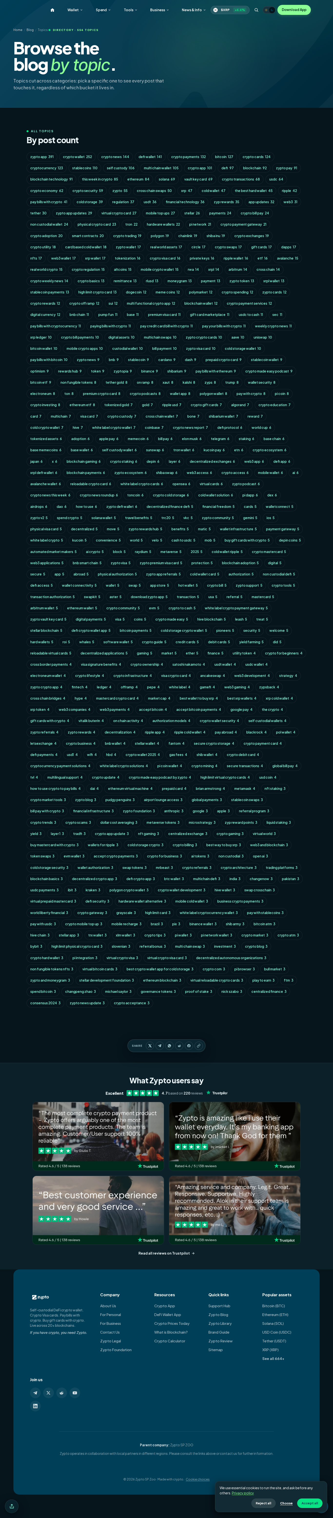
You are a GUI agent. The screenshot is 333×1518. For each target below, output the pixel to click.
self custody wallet (119, 450)
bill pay (165, 439)
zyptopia (123, 371)
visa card (89, 416)
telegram (220, 439)
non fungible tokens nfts (51, 969)
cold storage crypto (145, 845)
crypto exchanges (251, 236)
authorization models (171, 721)
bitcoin (224, 157)
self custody (121, 168)
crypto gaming (230, 834)
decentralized (84, 529)
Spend (101, 10)
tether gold (116, 382)
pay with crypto (250, 394)
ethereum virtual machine (130, 788)
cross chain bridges (47, 698)
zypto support (249, 585)
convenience (108, 540)
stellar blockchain (46, 630)
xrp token (39, 709)
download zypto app (149, 597)
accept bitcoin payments (198, 709)
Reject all (263, 1503)
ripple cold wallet (190, 732)
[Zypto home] (52, 10)
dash (190, 360)
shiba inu (215, 236)
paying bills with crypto (110, 326)
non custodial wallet (49, 224)
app (59, 574)
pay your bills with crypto (224, 326)
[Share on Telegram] (160, 1046)
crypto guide (154, 642)
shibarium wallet (223, 416)
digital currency (45, 314)
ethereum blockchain (162, 980)
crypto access (235, 473)
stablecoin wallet (266, 360)
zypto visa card (200, 348)
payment (210, 281)
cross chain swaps (154, 191)
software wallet (118, 642)
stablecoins (85, 168)
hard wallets (41, 642)
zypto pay (286, 168)
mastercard (263, 597)
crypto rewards (45, 303)
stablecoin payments (49, 292)
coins (140, 619)
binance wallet (202, 924)
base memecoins (45, 450)
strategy (288, 676)
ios (270, 518)
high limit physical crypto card (76, 946)
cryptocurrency (46, 168)
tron (131, 224)
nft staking (274, 788)
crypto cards (257, 157)
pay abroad (226, 732)
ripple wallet (236, 258)
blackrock (256, 732)
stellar (192, 213)
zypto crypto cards (204, 337)
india (234, 879)
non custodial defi (279, 574)
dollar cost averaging (118, 822)
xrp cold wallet (279, 698)
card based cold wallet (86, 247)
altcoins (122, 269)
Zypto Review (220, 1341)
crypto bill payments (80, 337)
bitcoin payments (135, 630)
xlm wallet (125, 935)
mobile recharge (126, 924)
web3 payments (115, 709)
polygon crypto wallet (128, 890)
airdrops (38, 506)
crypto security (87, 191)
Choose (286, 1503)
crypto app (200, 168)
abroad (80, 574)
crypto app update (112, 834)
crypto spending (237, 292)
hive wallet (225, 890)
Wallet (73, 10)
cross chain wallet (162, 416)
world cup (261, 427)
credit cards (187, 642)
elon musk (192, 439)
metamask (244, 788)
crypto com (214, 969)
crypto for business (164, 856)
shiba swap (166, 473)
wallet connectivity (79, 585)
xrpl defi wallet (43, 473)
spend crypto (69, 518)
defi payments (44, 755)
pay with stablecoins (265, 913)
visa (120, 619)
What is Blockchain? (171, 1332)
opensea (181, 484)
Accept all (310, 1503)
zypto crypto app (46, 687)
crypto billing (185, 845)
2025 (196, 552)
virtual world (264, 834)
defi (227, 168)
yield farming (251, 642)
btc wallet (174, 879)
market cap (159, 698)
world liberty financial (49, 913)
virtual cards (211, 484)
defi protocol (229, 427)
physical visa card (46, 529)
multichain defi (206, 879)
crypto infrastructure (132, 676)
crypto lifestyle (89, 676)
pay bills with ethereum (216, 371)
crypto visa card (165, 258)
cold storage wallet (243, 348)
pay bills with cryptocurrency (55, 326)
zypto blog (85, 800)
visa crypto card (176, 676)
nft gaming (148, 834)
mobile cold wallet (191, 901)
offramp (129, 687)
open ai (260, 856)
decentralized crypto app (94, 879)
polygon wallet (213, 394)
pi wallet (183, 935)
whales (86, 642)
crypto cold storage (171, 495)
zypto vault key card (48, 619)
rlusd (152, 281)
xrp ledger (41, 337)
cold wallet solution (215, 495)
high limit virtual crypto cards (225, 777)
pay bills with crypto (48, 202)
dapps (288, 247)
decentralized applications (103, 653)
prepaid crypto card (224, 360)
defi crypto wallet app (90, 630)
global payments (207, 800)
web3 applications (46, 563)
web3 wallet (63, 258)
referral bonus (152, 946)
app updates (261, 202)
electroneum (42, 394)
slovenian (121, 946)
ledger (104, 687)
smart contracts (88, 236)
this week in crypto (100, 179)
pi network (200, 224)
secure (37, 574)
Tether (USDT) (274, 1341)
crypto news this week (50, 495)
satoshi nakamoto (188, 664)
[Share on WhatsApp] (169, 1046)
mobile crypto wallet (159, 269)
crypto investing (45, 405)
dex (272, 495)
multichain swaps (160, 337)
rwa (193, 269)
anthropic (173, 811)
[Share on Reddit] (179, 1046)
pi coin (282, 394)
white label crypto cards (141, 484)
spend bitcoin (43, 991)
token (97, 371)
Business (157, 10)
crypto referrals (196, 867)
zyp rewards (226, 202)
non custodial (231, 856)
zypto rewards (81, 732)
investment (225, 946)
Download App (294, 10)
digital (274, 563)
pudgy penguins (120, 800)
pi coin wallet (169, 766)
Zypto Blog (218, 1314)
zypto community (218, 518)
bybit (36, 946)
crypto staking (123, 461)
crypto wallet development (181, 890)
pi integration (84, 958)
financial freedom (218, 506)
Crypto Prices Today (172, 1323)
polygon (160, 236)
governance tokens (158, 991)
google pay (241, 709)
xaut (168, 382)
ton (69, 394)
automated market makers (53, 552)
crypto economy (46, 191)
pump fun (108, 314)
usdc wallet (256, 664)
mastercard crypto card (117, 698)
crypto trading (127, 236)
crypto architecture (238, 867)
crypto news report (190, 427)
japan (36, 461)
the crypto (272, 709)
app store (159, 585)
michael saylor (118, 991)
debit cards (219, 642)
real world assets (166, 247)
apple (223, 811)
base (133, 314)
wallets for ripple (103, 845)
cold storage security (49, 867)
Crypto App (164, 1306)
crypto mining (204, 766)
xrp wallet (95, 258)
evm (154, 608)
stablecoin (138, 360)
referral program (254, 811)
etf (262, 258)
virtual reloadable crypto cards (216, 980)
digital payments (91, 619)
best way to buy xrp (223, 845)
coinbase (154, 427)
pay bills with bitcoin (49, 360)
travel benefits (138, 518)
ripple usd (171, 405)
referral (234, 597)
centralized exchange (187, 834)
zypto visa (120, 563)
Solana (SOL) (273, 1323)
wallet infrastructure (238, 529)
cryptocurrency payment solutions (60, 766)
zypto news (88, 360)
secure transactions (245, 766)
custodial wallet (127, 348)
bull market (274, 969)
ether (192, 653)
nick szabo (231, 991)
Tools (128, 10)
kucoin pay (214, 450)
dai (94, 788)
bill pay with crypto (47, 811)
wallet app (180, 394)
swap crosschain (259, 890)
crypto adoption (46, 236)
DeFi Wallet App (167, 1314)
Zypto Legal (110, 1341)
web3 (290, 202)
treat (262, 619)
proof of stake (198, 991)
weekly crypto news (273, 326)
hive (78, 427)
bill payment (164, 348)
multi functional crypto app (151, 303)
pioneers (225, 630)
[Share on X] (150, 1046)
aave (237, 337)
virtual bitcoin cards (99, 969)
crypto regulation (88, 269)
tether (38, 213)
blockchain (255, 168)
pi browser (244, 969)
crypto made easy (171, 619)
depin (153, 461)
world (136, 540)
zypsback (269, 687)
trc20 (167, 518)
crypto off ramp (84, 303)
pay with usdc (43, 924)
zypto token (241, 281)
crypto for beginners (284, 653)
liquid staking (278, 822)
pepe (153, 687)
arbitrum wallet (44, 608)
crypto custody (121, 416)
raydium (143, 552)
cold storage (90, 202)
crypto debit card (243, 755)
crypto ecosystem (269, 450)
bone (193, 416)
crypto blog (256, 946)
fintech (80, 687)
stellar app (69, 935)
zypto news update (87, 1003)
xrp (186, 191)
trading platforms (281, 867)
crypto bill (216, 585)
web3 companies (74, 709)
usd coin (267, 777)
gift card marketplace (209, 314)
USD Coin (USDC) (276, 1332)
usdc (276, 179)
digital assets (121, 337)
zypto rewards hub (145, 529)
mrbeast (164, 867)
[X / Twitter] (48, 1392)
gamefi (207, 687)
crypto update (105, 777)
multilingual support (65, 777)
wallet (112, 585)
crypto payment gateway (243, 224)
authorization (241, 574)
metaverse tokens (163, 822)
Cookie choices (198, 1479)
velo (157, 540)
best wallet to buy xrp (199, 698)
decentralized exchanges (212, 461)
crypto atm (288, 935)
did (277, 642)
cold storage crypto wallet (184, 630)
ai (295, 473)
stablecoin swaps (247, 800)
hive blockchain (211, 619)
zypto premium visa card (161, 563)
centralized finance (268, 991)
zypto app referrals (163, 574)
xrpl (213, 269)
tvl (34, 777)
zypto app (42, 157)
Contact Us (110, 1332)
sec (277, 314)
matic (204, 529)
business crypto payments (240, 901)
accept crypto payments (116, 856)
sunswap (155, 450)
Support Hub (219, 1306)
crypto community (123, 608)
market (168, 653)
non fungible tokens (78, 382)
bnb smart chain (87, 563)
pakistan (290, 879)
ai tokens (200, 856)
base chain (274, 439)
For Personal (110, 1314)
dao (62, 506)
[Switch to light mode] (269, 10)
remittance (125, 281)
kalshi (189, 382)
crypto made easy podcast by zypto (160, 777)
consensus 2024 (45, 1003)
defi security (97, 901)
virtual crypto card (119, 213)
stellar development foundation (106, 980)
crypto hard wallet (46, 958)
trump (232, 382)
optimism (39, 371)
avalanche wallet (45, 484)
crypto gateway (92, 913)
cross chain (268, 269)
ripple (289, 191)
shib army (235, 924)
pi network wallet (216, 935)
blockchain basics (46, 879)
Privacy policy (243, 1493)
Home (17, 30)
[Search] (256, 10)
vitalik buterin (91, 721)
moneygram (179, 281)
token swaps (42, 856)
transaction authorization (52, 597)
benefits (180, 529)
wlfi (92, 755)
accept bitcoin (153, 709)
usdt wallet (225, 664)
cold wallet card (204, 574)
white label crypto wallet (114, 427)
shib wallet (206, 755)
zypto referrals (44, 732)
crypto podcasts (145, 394)
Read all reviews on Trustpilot (164, 1253)
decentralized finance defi (170, 506)
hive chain (39, 935)
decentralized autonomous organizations (231, 958)
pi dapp (250, 495)
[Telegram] (35, 1392)
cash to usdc (183, 540)
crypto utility (43, 247)
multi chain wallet (161, 168)
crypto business (81, 743)
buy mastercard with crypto (54, 845)
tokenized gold (118, 405)
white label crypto (46, 540)
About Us (108, 1306)
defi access (41, 585)
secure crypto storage (214, 743)
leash (241, 619)
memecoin (138, 439)
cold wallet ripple (227, 552)
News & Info (192, 10)
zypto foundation (139, 811)
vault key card (198, 179)
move (113, 529)
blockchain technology (51, 179)
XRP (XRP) (270, 1349)
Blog (30, 30)
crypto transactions (241, 179)
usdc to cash (251, 314)
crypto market (254, 935)
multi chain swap (190, 946)
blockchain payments (86, 473)
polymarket (200, 292)
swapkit (92, 597)
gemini (250, 518)
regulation (123, 202)
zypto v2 (39, 518)
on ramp (145, 382)
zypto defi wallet (121, 506)
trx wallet (97, 935)
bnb (114, 360)
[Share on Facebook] (189, 1046)
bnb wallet (115, 743)
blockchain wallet (200, 303)
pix (176, 924)
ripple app (155, 732)
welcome (278, 630)
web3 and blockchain (269, 845)
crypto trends (43, 822)
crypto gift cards (206, 405)
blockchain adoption (240, 563)
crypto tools (283, 585)
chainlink (187, 236)
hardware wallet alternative (142, 901)
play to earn (263, 980)
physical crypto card (97, 224)
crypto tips (155, 935)
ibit (72, 890)
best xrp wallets (241, 698)
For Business (110, 1323)
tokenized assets (46, 439)
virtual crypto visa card (167, 958)
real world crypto (46, 269)
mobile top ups (160, 213)
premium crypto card (101, 394)
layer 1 (57, 834)
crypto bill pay (255, 213)
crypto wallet (77, 157)
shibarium (176, 371)
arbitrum (237, 269)
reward (255, 416)
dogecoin (136, 292)
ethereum (138, 179)
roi (66, 642)
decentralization (120, 732)
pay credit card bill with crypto (166, 326)
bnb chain (79, 314)
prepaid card (174, 788)
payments (220, 213)
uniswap (263, 337)
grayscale (126, 913)
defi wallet (150, 157)
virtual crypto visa (122, 958)
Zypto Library (220, 1323)
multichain (61, 416)
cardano (167, 360)
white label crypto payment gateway (236, 608)
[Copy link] (199, 1046)
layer (174, 461)
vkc (188, 518)
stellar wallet (147, 743)
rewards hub (70, 371)
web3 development (252, 676)
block (119, 552)
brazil (157, 924)
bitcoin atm (264, 924)
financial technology (185, 202)
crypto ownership (146, 664)
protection (202, 563)
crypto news (115, 157)
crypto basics (91, 281)
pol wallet (285, 732)
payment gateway (282, 529)
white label (179, 687)
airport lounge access (163, 800)
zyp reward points (241, 822)
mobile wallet (270, 473)
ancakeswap (212, 676)
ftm (288, 980)
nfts (36, 258)
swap (134, 585)
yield (35, 834)
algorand (240, 405)
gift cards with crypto (49, 721)
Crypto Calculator (169, 1341)
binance (149, 371)
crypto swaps (228, 247)
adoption (80, 439)
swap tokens (134, 867)
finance (215, 653)
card (35, 416)
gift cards (261, 247)
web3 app (254, 461)
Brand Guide (218, 1332)
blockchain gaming (84, 461)
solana (167, 179)
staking (246, 439)
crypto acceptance (131, 1003)
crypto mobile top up (83, 924)
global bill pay (285, 766)
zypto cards (274, 292)
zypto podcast (246, 484)
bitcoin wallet (43, 348)
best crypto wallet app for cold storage (160, 969)
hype (81, 698)
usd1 (72, 755)
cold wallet (213, 191)
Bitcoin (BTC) (273, 1306)
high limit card (157, 913)
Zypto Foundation (116, 1349)
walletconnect (279, 506)
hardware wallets (163, 224)
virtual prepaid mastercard (53, 901)
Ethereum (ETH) (275, 1314)
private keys (202, 258)
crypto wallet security (219, 721)
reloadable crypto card (90, 484)
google (200, 811)
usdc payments (44, 890)
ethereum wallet (82, 608)
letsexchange (43, 743)
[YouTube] (74, 1392)
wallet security (261, 382)
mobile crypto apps (85, 348)
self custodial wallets (267, 721)
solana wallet (103, 518)
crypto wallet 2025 (143, 755)
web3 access (199, 473)
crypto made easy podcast (269, 371)
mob (210, 540)
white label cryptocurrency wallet (209, 913)
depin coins (290, 540)
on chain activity (128, 721)
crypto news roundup (99, 495)
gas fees (178, 755)
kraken (93, 890)
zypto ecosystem (130, 473)
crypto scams (78, 822)
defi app (281, 461)
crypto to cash (182, 608)
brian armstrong (210, 788)
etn (238, 450)
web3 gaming (237, 687)
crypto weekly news (49, 281)
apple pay (108, 439)
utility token (244, 653)
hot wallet (188, 585)
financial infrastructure (93, 811)
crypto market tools (48, 800)
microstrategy (202, 822)
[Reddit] (61, 1392)
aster (115, 597)
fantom (176, 743)
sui (113, 303)
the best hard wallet (254, 191)
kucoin (79, 540)
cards (250, 506)
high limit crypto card (97, 292)
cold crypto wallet (46, 427)
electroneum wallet (48, 676)
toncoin (135, 495)
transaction (188, 597)
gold (147, 405)
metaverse (170, 552)
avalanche (287, 258)
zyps (210, 382)
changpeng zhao (80, 991)
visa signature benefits (101, 664)
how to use (86, 506)
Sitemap (215, 1349)
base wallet (82, 450)
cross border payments (51, 664)
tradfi (79, 834)
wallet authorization (95, 867)
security (251, 630)
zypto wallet (128, 247)
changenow (261, 879)
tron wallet (183, 450)
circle (198, 247)
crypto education (274, 405)
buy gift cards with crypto (247, 540)
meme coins (168, 292)
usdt (150, 202)
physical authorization (117, 574)
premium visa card (164, 314)
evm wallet (74, 856)
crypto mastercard (269, 552)
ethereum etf (82, 405)
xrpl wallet (273, 281)
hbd (111, 755)
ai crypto (95, 552)
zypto (119, 191)
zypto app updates (74, 213)
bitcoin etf (40, 382)
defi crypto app (140, 879)
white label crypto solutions (124, 766)
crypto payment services (249, 303)
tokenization (127, 258)
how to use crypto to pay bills (55, 788)
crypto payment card (263, 743)
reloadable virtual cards (50, 653)
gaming (144, 653)
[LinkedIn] (35, 1406)
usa (212, 597)
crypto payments (188, 157)
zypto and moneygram (50, 980)
